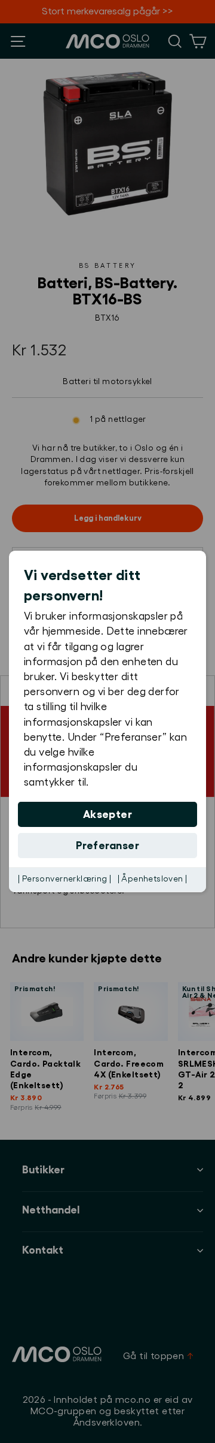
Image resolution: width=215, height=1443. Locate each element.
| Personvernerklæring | (65, 879)
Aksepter (108, 814)
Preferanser (107, 845)
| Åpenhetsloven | (153, 879)
